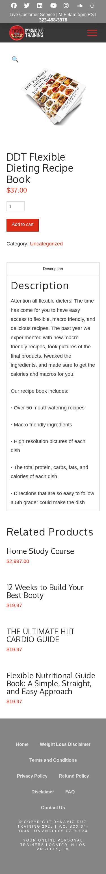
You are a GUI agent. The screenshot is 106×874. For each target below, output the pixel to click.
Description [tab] (53, 268)
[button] (92, 33)
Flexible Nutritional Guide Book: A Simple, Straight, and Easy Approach (51, 683)
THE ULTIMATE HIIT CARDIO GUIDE (41, 635)
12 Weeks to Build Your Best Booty (45, 591)
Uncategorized (46, 244)
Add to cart (22, 224)
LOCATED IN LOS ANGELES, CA (61, 847)
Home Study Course (40, 551)
